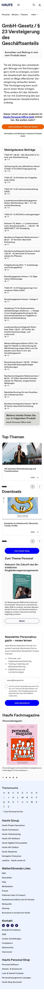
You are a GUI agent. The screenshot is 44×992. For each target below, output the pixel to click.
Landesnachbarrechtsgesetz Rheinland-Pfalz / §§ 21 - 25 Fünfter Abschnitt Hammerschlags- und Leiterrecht (20, 331)
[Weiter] (39, 486)
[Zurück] (32, 486)
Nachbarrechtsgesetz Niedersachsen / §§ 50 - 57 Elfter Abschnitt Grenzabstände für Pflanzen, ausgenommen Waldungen (21, 379)
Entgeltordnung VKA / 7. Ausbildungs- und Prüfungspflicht (21, 266)
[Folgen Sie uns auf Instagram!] (12, 925)
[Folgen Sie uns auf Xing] (7, 925)
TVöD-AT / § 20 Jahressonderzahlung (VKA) (21, 190)
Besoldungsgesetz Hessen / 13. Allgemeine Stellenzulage (21, 277)
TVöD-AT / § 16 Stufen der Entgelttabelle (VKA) (21, 178)
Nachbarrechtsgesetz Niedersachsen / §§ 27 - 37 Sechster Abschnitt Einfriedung (21, 239)
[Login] (39, 4)
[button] (23, 126)
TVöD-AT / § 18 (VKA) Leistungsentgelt (21, 214)
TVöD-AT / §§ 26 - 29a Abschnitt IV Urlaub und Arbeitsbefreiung (22, 156)
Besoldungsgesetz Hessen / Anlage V (21, 299)
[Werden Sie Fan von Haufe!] (16, 925)
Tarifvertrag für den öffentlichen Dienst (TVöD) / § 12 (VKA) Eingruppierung (21, 167)
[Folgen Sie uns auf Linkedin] (3, 925)
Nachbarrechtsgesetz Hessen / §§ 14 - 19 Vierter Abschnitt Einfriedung (21, 404)
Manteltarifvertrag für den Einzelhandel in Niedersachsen (21, 393)
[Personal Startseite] (8, 5)
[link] (6, 14)
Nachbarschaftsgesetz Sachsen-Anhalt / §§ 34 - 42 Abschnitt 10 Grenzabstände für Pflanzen (22, 253)
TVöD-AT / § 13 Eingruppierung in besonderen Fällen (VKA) (21, 289)
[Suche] (33, 4)
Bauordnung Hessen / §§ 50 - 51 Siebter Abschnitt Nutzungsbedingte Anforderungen (21, 364)
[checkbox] (6, 686)
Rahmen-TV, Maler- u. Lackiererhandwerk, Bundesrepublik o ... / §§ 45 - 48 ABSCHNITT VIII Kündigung (21, 225)
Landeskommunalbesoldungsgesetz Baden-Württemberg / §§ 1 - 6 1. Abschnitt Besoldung (20, 203)
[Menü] (18, 4)
